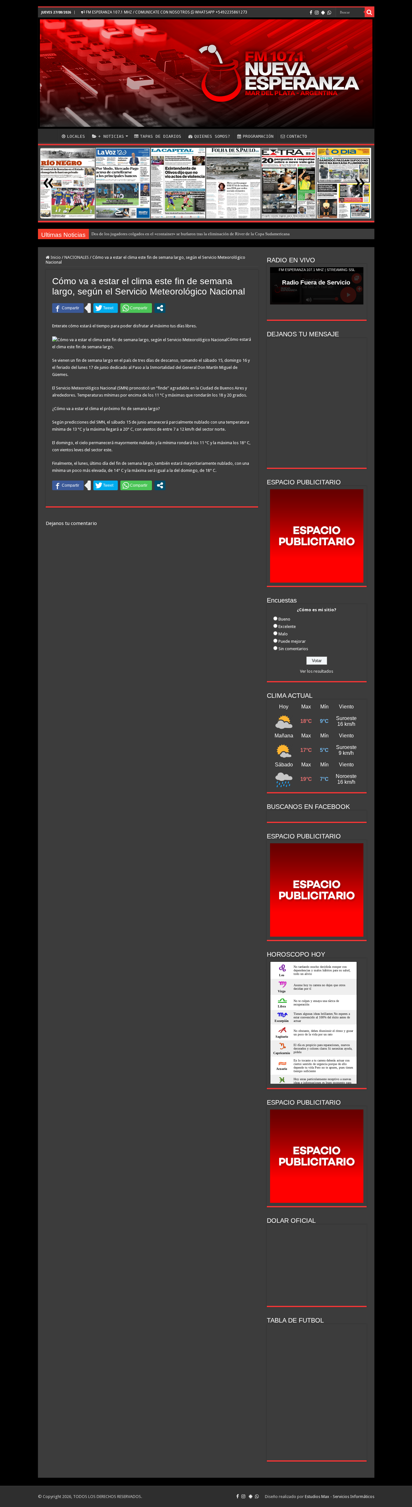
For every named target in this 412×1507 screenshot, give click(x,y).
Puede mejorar (292, 641)
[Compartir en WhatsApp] (136, 308)
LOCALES (76, 136)
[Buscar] (369, 12)
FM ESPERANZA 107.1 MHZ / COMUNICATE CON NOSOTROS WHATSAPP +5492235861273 (166, 12)
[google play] (323, 12)
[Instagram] (316, 12)
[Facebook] (311, 12)
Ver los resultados (316, 671)
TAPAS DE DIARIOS (160, 136)
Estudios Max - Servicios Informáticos (339, 1496)
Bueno (284, 619)
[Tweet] (105, 308)
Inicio (55, 257)
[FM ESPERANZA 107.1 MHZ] (206, 73)
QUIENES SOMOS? (212, 136)
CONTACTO (296, 136)
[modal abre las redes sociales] (159, 308)
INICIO (49, 135)
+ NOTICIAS (111, 136)
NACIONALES (76, 257)
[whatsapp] (329, 12)
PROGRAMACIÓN (258, 136)
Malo (283, 634)
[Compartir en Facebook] (68, 308)
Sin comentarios (293, 648)
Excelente (287, 626)
